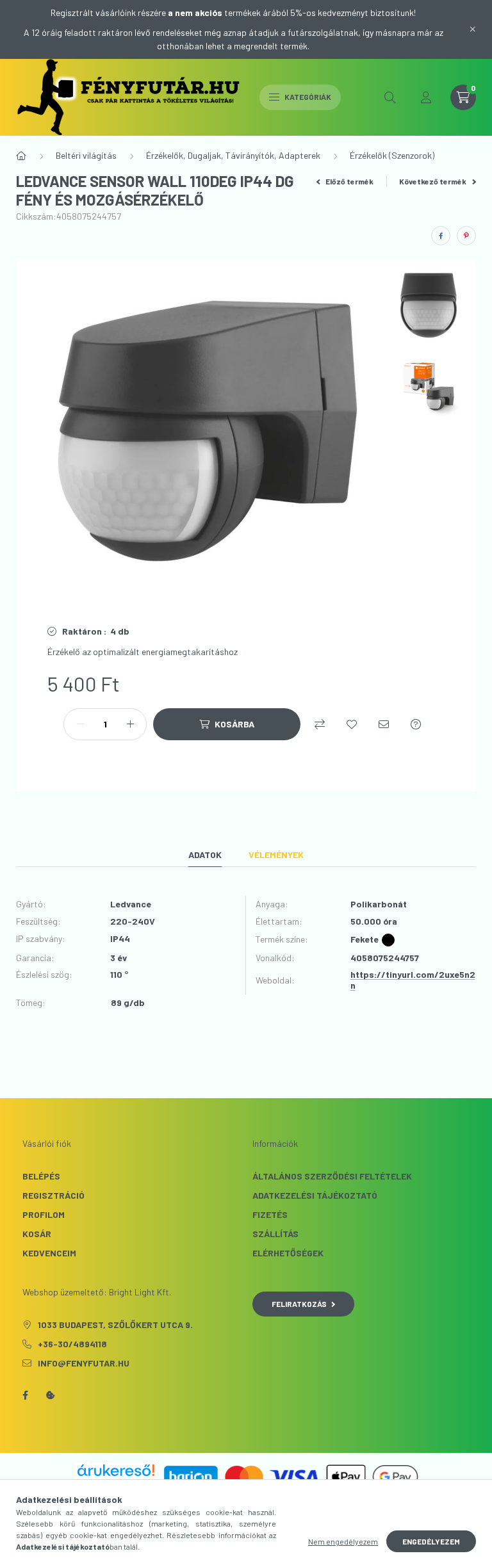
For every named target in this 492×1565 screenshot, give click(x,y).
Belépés (41, 1176)
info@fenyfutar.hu (83, 1363)
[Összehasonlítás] (319, 724)
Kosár (36, 1233)
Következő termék (433, 181)
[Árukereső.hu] (116, 1470)
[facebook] (440, 235)
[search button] (390, 97)
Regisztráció (53, 1195)
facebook (25, 1395)
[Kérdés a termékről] (416, 724)
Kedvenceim (49, 1252)
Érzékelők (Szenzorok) (392, 155)
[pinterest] (466, 235)
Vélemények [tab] (276, 854)
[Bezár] (472, 29)
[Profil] (426, 97)
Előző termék (348, 181)
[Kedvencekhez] (352, 724)
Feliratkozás (299, 1303)
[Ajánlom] (384, 724)
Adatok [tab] (205, 854)
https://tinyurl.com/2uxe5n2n (412, 980)
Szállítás (275, 1233)
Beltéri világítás (86, 155)
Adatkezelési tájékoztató (314, 1195)
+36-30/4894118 (72, 1343)
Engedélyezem (431, 1541)
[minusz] (80, 724)
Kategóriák (307, 96)
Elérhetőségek (288, 1252)
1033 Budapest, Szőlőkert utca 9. (115, 1324)
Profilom (43, 1214)
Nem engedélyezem (343, 1541)
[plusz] (130, 724)
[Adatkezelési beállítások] (50, 1395)
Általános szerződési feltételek (332, 1176)
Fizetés (270, 1214)
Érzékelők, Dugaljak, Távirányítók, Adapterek (233, 155)
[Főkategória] (21, 156)
